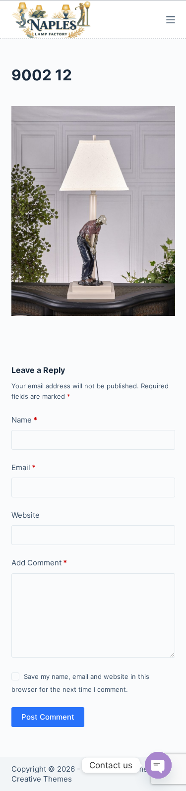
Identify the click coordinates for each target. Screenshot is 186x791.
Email (23, 467)
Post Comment (47, 717)
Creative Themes (41, 779)
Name (24, 420)
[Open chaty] (158, 765)
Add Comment (39, 562)
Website (25, 515)
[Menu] (170, 19)
